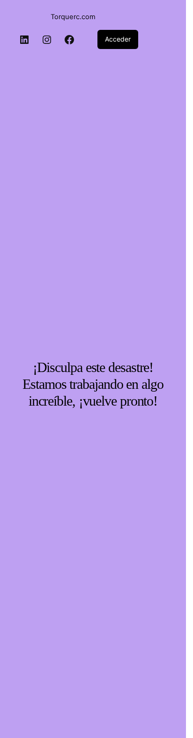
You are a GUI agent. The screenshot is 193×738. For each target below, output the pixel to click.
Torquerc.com (73, 17)
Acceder (118, 39)
